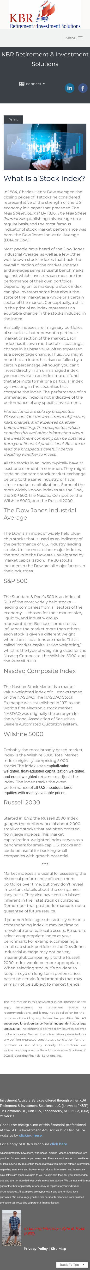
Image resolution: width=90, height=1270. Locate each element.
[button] (74, 38)
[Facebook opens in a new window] (83, 91)
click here (58, 1144)
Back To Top (70, 1264)
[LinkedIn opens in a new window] (69, 91)
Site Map (58, 1248)
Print (13, 119)
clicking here (30, 1135)
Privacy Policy (36, 1248)
